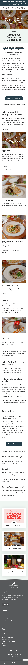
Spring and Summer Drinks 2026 (14, 573)
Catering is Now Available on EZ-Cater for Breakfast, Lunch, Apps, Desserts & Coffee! (14, 3)
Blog (3, 633)
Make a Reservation (14, 444)
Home (4, 663)
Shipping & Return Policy (14, 658)
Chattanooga (9, 52)
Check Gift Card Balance (9, 641)
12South (5, 48)
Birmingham (18, 52)
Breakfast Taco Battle (14, 525)
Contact (4, 645)
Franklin (20, 50)
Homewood (14, 54)
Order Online (14, 663)
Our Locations (7, 624)
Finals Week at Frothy (14, 549)
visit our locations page (9, 461)
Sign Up (6, 604)
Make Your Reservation (14, 98)
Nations (11, 48)
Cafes (14, 32)
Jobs (3, 635)
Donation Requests (7, 637)
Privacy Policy (14, 656)
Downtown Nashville (10, 50)
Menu (23, 663)
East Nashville (19, 48)
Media (4, 643)
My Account (5, 639)
